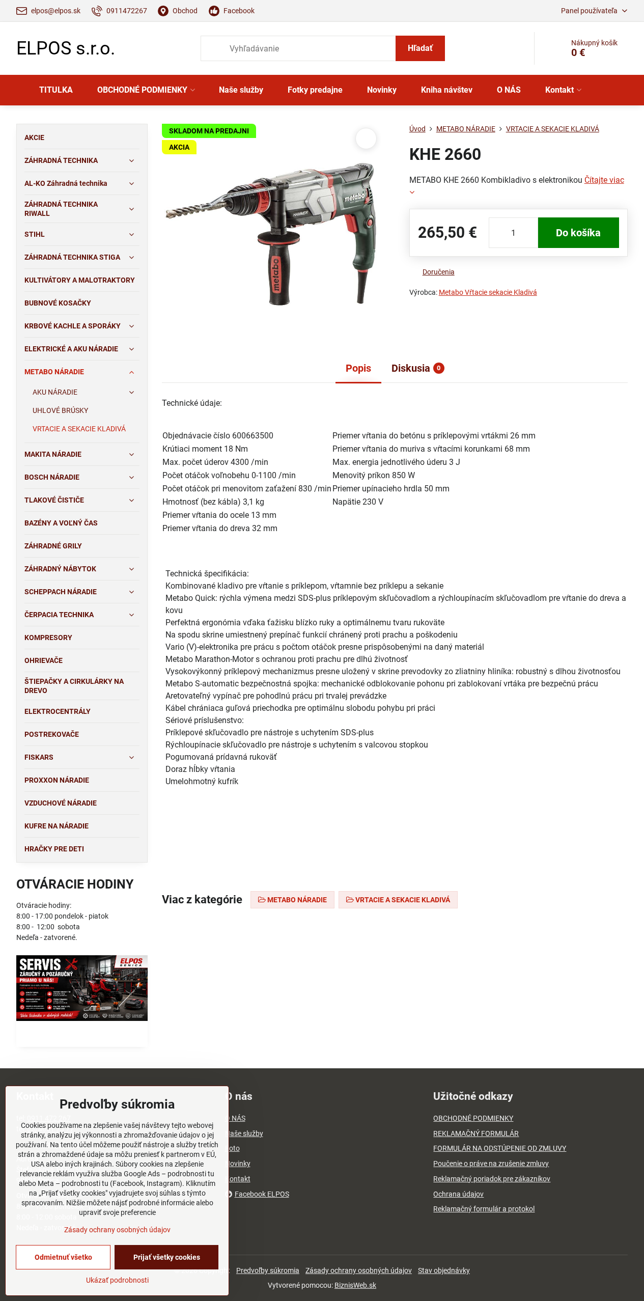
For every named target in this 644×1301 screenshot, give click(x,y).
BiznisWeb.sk (355, 1285)
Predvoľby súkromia (267, 1270)
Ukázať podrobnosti (117, 1280)
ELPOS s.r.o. (65, 48)
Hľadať (420, 48)
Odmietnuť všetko (63, 1257)
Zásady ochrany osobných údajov (358, 1270)
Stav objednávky (444, 1270)
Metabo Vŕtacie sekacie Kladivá (488, 292)
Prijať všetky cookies (166, 1257)
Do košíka (578, 233)
